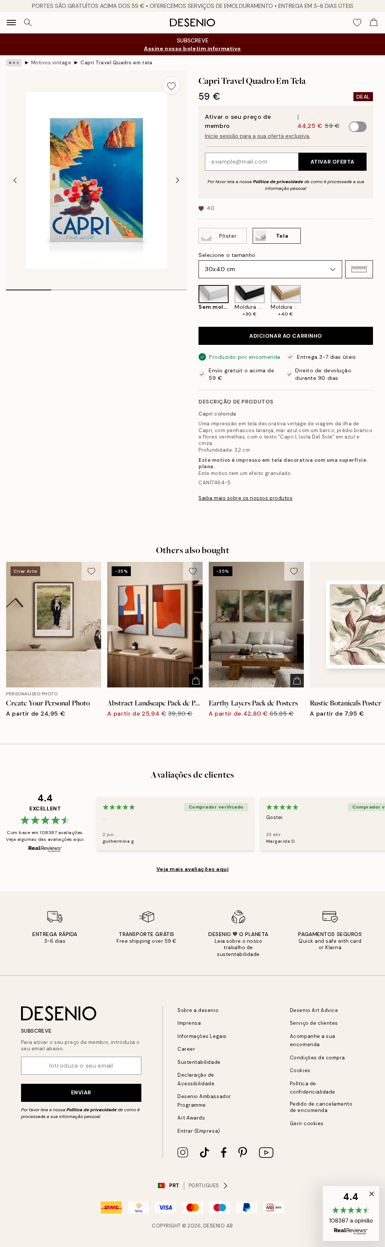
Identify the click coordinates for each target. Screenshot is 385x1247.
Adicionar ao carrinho (285, 335)
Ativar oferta (333, 161)
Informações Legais (201, 1036)
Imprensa (189, 1023)
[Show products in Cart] (373, 23)
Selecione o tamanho (227, 255)
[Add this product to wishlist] (171, 85)
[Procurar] (28, 23)
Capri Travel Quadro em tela (116, 62)
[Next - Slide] (177, 180)
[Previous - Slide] (15, 180)
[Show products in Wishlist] (357, 23)
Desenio (214, 1226)
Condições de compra (317, 1057)
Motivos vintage (51, 62)
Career (186, 1049)
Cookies (300, 1070)
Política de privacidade (278, 182)
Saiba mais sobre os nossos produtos (246, 498)
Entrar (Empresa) (198, 1131)
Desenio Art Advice (314, 1010)
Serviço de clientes (314, 1023)
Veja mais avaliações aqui (192, 869)
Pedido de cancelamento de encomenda (321, 1107)
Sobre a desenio (197, 1010)
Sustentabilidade (198, 1062)
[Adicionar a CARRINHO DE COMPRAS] (196, 680)
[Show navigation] (11, 23)
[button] (359, 269)
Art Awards (191, 1118)
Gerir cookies (307, 1123)
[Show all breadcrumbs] (14, 63)
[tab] (28, 287)
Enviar (81, 1092)
